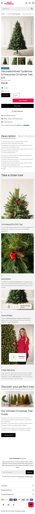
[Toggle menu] (2, 3)
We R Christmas (10, 511)
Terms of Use (21, 476)
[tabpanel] (17, 155)
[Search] (32, 9)
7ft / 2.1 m (15, 95)
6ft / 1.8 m (5, 95)
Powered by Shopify (20, 511)
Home (3, 14)
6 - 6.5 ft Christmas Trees (13, 14)
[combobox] (17, 9)
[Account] (26, 3)
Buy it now (17, 106)
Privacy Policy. (29, 476)
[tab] (8, 136)
